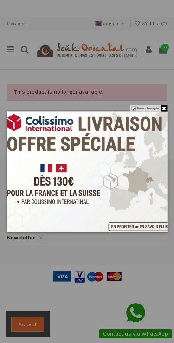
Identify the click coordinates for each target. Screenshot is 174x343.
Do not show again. (148, 108)
